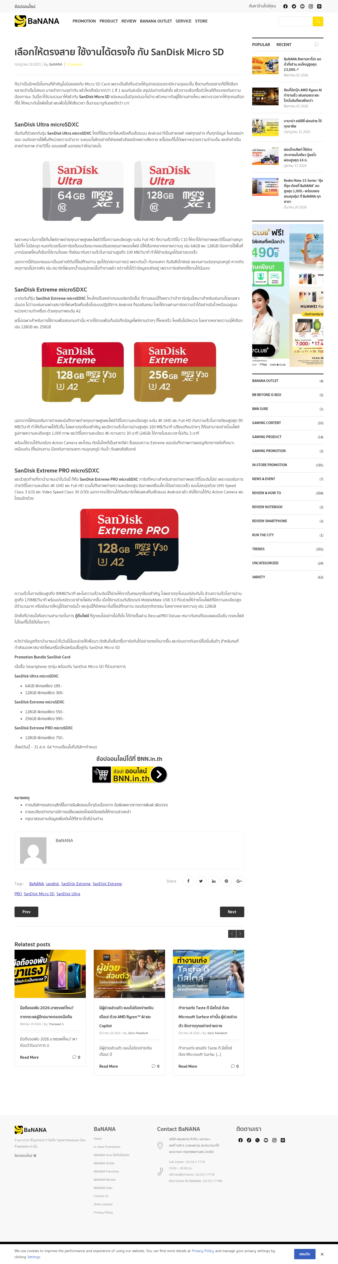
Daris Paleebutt (138, 1033)
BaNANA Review (104, 1179)
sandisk (52, 884)
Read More (29, 1057)
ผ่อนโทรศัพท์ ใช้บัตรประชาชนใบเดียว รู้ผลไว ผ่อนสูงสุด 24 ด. (300, 155)
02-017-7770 (195, 1162)
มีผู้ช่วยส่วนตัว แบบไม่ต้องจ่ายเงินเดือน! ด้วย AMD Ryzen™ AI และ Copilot (126, 1016)
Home (98, 1138)
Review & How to (266, 493)
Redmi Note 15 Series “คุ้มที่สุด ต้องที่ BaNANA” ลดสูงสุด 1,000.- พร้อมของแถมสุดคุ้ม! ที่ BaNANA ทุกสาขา (303, 191)
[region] (287, 295)
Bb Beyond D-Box (266, 395)
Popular (261, 44)
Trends (258, 549)
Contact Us (101, 1196)
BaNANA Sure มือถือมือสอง (111, 1155)
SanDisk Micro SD (39, 894)
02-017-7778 (205, 1174)
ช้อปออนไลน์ (25, 6)
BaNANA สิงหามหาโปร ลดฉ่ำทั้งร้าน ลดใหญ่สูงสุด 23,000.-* (302, 64)
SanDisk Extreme (76, 884)
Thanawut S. (56, 1024)
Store (201, 20)
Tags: (19, 884)
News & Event (263, 479)
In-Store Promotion (269, 465)
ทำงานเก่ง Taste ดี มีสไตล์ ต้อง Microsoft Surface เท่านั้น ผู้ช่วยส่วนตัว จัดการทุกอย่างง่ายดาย (208, 1016)
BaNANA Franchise (106, 1171)
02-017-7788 (212, 1181)
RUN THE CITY (263, 535)
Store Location (103, 1204)
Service (183, 20)
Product (109, 20)
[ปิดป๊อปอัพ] (322, 1254)
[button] (287, 295)
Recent (283, 44)
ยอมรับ (304, 1254)
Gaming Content (266, 423)
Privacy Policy (103, 1212)
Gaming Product (266, 437)
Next (232, 911)
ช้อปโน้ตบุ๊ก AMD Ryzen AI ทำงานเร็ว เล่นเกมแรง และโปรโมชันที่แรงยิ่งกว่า (303, 95)
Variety (258, 577)
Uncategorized (265, 563)
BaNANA (55, 65)
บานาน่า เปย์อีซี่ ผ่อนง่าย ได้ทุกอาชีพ (303, 123)
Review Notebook (267, 507)
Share (171, 881)
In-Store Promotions (107, 1146)
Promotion (84, 20)
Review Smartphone (269, 521)
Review (128, 20)
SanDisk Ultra (68, 894)
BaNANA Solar (103, 1187)
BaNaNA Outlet (265, 381)
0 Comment (74, 65)
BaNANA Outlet (156, 20)
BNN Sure (260, 409)
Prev (26, 911)
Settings (33, 1257)
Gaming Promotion (269, 451)
